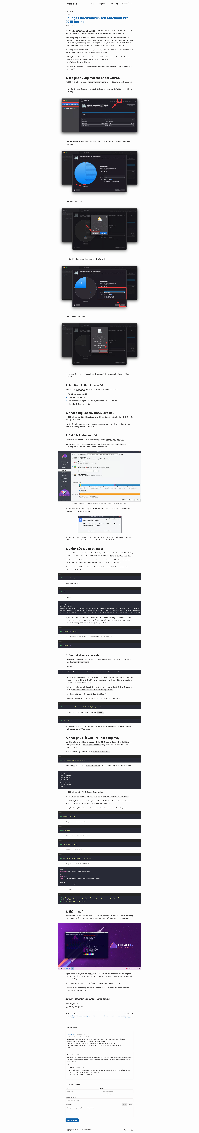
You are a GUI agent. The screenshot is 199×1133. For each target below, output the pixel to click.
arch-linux (70, 998)
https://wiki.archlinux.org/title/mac (78, 62)
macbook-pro (91, 998)
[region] (99, 608)
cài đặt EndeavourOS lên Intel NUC (83, 31)
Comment (69, 1104)
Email (102, 1088)
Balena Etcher (80, 390)
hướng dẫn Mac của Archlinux (120, 555)
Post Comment (72, 1120)
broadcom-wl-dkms (105, 687)
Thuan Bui (71, 3)
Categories (101, 4)
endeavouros (80, 998)
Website (71, 1097)
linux (68, 14)
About (111, 4)
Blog (92, 4)
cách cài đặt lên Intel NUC (115, 440)
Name (68, 1088)
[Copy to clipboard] (139, 577)
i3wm (92, 974)
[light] (132, 3)
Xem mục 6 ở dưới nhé (107, 540)
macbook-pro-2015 (104, 998)
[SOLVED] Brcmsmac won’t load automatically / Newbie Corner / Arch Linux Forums (100, 796)
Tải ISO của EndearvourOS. (77, 394)
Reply (68, 1047)
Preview (130, 1104)
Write (124, 1104)
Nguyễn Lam (71, 1034)
